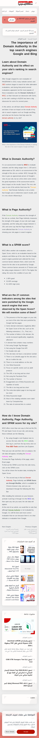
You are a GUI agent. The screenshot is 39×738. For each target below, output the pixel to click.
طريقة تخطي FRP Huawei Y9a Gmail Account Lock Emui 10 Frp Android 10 (12, 597)
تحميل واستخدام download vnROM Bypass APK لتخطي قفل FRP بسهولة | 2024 (18, 643)
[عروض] (33, 11)
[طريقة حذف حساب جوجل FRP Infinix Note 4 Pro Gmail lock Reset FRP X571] (27, 559)
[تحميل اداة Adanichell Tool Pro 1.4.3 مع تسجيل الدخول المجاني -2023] (27, 569)
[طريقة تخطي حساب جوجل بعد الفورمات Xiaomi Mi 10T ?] (27, 578)
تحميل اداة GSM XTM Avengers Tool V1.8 (19, 660)
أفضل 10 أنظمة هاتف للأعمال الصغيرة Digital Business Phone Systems (12, 588)
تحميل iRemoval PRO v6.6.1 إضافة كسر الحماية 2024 (18, 684)
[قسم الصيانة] (19, 11)
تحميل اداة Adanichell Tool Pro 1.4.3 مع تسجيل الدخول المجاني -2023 (12, 568)
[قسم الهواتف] (26, 638)
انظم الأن (11, 20)
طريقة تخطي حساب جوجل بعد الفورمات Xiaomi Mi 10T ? (12, 578)
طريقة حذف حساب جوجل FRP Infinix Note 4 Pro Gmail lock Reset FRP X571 (13, 559)
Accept (26, 731)
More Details (10, 731)
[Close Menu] (4, 20)
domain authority (7, 118)
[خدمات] (27, 11)
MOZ (4, 95)
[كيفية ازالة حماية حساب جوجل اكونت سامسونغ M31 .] (27, 549)
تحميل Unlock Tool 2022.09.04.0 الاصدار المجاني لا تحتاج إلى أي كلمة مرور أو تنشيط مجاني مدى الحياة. (18, 672)
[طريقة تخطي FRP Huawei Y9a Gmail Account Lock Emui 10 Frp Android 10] (27, 597)
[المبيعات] (11, 11)
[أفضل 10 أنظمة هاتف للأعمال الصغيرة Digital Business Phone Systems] (27, 588)
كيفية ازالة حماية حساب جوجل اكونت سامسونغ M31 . (13, 549)
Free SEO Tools (12, 446)
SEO (4, 84)
